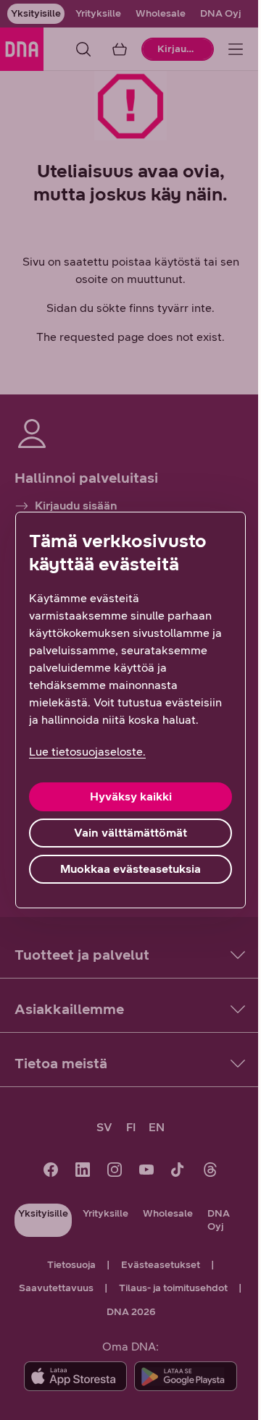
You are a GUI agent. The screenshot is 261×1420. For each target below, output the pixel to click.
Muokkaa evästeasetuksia (130, 869)
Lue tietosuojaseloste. (87, 751)
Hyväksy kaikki (131, 796)
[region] (130, 710)
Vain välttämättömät (130, 833)
